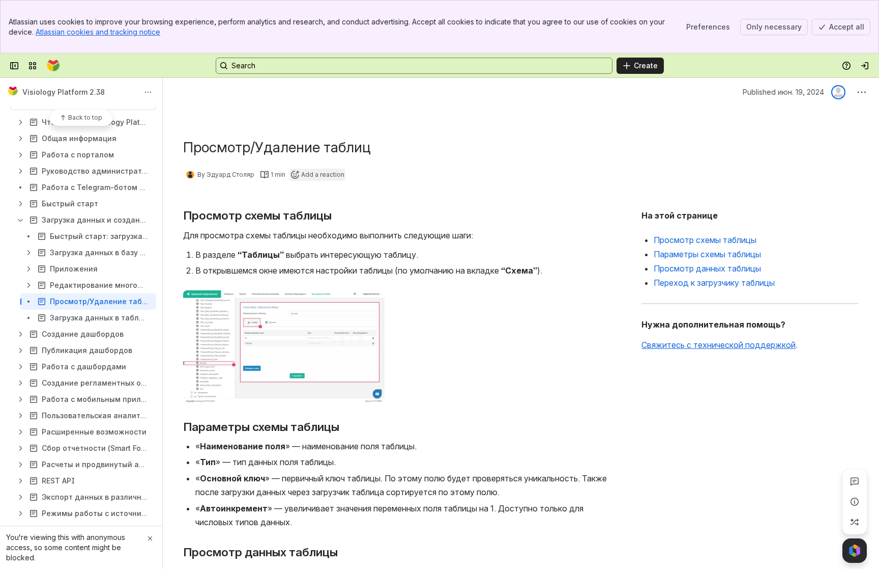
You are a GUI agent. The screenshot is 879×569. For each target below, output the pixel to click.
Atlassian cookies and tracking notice (98, 32)
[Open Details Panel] (854, 502)
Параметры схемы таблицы (707, 254)
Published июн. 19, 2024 (783, 92)
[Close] (150, 538)
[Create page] (854, 522)
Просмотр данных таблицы (707, 268)
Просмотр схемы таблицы (705, 240)
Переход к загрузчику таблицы (714, 283)
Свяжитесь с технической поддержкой (718, 345)
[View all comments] (854, 481)
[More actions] (148, 92)
